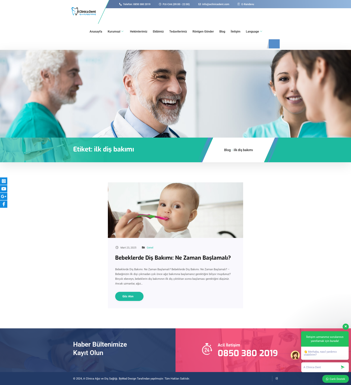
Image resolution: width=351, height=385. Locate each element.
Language (252, 31)
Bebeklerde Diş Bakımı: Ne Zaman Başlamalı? (173, 257)
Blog (222, 31)
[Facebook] (269, 378)
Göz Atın (128, 296)
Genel (150, 247)
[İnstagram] (275, 378)
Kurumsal (114, 31)
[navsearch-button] (274, 43)
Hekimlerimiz (138, 31)
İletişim (235, 31)
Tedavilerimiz (178, 31)
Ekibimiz (158, 31)
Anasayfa (96, 31)
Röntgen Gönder (203, 31)
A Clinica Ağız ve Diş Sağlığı (100, 378)
